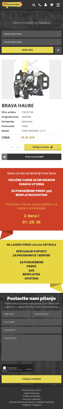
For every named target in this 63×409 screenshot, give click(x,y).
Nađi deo (27, 49)
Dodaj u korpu (41, 146)
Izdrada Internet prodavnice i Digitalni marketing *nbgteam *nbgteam (31, 403)
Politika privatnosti (31, 396)
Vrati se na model (34, 156)
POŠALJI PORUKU (31, 378)
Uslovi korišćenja (31, 393)
